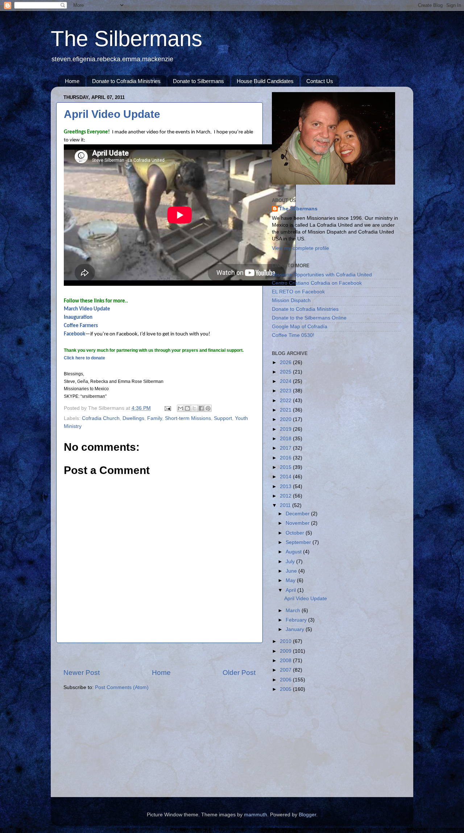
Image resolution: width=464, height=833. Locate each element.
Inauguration (78, 317)
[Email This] (180, 408)
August (294, 551)
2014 (286, 476)
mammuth (255, 814)
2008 (286, 660)
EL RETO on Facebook (298, 291)
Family (154, 418)
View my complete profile (300, 248)
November (298, 523)
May (291, 580)
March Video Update (87, 309)
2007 (286, 670)
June (292, 571)
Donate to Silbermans (198, 81)
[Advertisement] (159, 655)
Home (72, 81)
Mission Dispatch (291, 300)
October (296, 533)
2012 (286, 496)
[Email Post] (167, 408)
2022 (286, 400)
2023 (286, 390)
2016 (286, 458)
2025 (286, 372)
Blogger (307, 814)
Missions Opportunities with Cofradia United (322, 274)
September (299, 542)
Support (223, 418)
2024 (286, 381)
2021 (286, 410)
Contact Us (319, 81)
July (291, 561)
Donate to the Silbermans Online (309, 318)
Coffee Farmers (81, 326)
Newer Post (81, 672)
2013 (286, 486)
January (296, 629)
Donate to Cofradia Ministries (126, 81)
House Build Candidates (265, 81)
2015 (286, 467)
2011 (286, 505)
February (297, 620)
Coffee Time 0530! (293, 335)
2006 (286, 680)
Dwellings (133, 418)
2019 (286, 429)
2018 (286, 438)
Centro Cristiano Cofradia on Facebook (317, 283)
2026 (286, 362)
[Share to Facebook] (201, 408)
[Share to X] (194, 408)
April (291, 590)
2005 (286, 689)
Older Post (239, 672)
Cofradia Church (101, 418)
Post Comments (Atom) (122, 687)
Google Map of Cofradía (299, 326)
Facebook (74, 334)
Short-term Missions (188, 418)
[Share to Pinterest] (208, 408)
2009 (286, 651)
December (298, 513)
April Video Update (112, 114)
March (294, 610)
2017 (286, 448)
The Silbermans (126, 38)
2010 (286, 641)
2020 (286, 419)
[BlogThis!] (187, 408)
